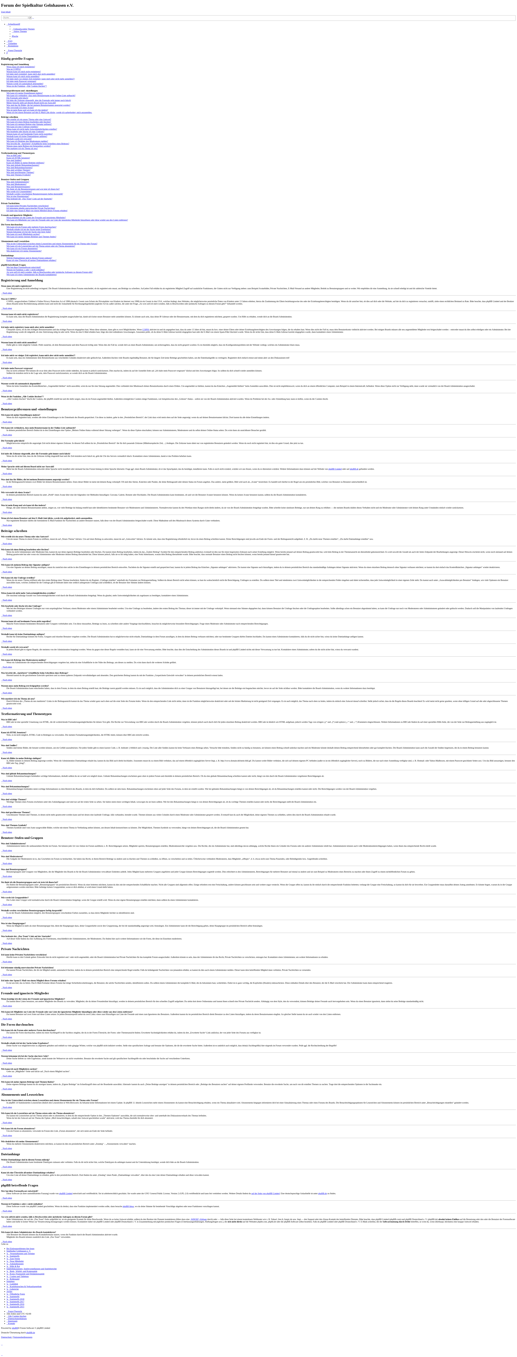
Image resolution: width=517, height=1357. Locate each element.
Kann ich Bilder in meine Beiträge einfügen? (25, 163)
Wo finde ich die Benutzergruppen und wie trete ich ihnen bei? (33, 189)
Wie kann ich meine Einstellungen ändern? (24, 93)
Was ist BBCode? (14, 155)
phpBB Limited (335, 469)
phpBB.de (354, 469)
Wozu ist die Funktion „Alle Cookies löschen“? (26, 86)
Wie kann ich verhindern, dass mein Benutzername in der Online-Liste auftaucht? (40, 95)
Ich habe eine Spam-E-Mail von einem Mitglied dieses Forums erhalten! (36, 210)
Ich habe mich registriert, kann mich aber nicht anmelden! (30, 74)
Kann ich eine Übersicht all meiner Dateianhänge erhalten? (31, 260)
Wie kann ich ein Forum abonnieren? (22, 248)
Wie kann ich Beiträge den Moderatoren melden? (27, 141)
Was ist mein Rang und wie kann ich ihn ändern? (27, 110)
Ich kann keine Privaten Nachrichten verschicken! (27, 206)
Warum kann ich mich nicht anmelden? (23, 76)
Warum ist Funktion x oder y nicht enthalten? (25, 270)
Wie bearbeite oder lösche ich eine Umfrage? (25, 131)
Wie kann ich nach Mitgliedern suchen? (23, 234)
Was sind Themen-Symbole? (18, 175)
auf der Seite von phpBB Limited (265, 1193)
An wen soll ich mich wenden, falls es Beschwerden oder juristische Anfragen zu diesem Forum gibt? (49, 272)
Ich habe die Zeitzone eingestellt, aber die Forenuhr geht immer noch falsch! (38, 100)
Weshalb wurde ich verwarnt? (19, 139)
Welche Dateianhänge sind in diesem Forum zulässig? (29, 258)
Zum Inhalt (6, 12)
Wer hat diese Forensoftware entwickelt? (23, 267)
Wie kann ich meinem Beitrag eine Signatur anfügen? (29, 124)
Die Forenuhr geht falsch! (17, 98)
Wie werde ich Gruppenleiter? (19, 191)
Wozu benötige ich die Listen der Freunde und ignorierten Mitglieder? (36, 217)
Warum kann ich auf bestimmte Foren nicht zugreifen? (29, 134)
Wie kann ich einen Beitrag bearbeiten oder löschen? (28, 122)
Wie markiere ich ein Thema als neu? (22, 148)
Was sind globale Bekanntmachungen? (22, 165)
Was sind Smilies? (14, 160)
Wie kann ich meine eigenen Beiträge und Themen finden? (31, 237)
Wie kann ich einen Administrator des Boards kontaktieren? (31, 274)
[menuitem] (23, 29)
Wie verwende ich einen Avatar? (20, 107)
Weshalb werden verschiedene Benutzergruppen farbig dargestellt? (34, 194)
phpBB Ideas (128, 1206)
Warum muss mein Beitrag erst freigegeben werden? (28, 146)
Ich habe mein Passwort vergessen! (21, 81)
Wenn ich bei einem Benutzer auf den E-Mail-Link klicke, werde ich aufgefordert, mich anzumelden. (49, 112)
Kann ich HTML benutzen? (18, 158)
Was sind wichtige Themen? (18, 170)
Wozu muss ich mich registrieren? (20, 67)
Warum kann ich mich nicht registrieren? (23, 71)
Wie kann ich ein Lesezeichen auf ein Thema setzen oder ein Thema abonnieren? (40, 246)
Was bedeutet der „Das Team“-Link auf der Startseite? (29, 199)
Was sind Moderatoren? (16, 184)
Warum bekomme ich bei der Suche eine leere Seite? (28, 232)
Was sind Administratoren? (17, 182)
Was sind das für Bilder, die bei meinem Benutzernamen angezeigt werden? (38, 105)
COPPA (145, 329)
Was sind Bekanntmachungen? (19, 167)
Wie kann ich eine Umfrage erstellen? (22, 127)
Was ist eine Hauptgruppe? (17, 196)
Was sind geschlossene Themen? (20, 172)
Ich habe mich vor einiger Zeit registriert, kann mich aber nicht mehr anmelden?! (40, 79)
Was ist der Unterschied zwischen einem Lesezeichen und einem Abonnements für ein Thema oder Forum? (51, 244)
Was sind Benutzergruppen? (18, 187)
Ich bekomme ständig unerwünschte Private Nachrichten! (30, 208)
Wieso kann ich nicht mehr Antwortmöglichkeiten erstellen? (31, 129)
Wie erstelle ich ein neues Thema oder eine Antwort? (28, 119)
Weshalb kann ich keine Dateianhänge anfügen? (26, 136)
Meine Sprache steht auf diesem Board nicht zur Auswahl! (31, 103)
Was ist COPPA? (13, 69)
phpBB (15, 1328)
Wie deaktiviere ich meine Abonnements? (24, 251)
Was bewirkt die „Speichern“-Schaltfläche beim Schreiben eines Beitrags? (37, 144)
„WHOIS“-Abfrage (198, 1219)
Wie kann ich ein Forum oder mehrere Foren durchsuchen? (31, 227)
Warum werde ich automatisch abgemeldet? (24, 84)
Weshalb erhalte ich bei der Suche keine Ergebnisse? (28, 229)
